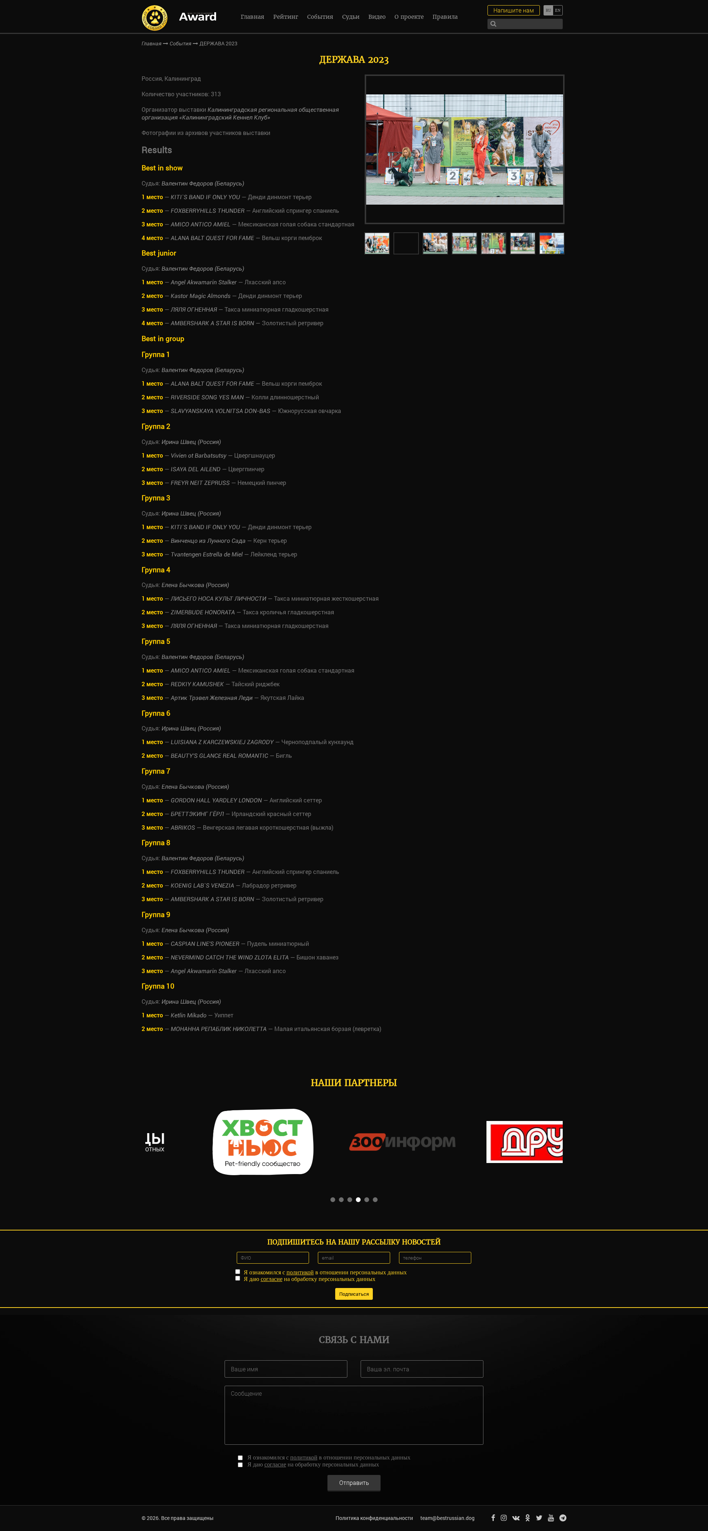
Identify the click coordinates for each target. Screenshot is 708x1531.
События (320, 16)
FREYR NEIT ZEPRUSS (200, 482)
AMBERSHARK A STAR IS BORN (212, 323)
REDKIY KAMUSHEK (197, 684)
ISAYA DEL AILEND (196, 469)
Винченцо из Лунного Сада (208, 540)
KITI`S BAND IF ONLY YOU (205, 197)
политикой (300, 1272)
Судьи (351, 16)
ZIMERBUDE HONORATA (203, 612)
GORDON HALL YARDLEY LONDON (216, 800)
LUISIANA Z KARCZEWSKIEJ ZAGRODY (222, 742)
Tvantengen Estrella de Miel (207, 554)
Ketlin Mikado (188, 1015)
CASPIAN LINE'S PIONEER (205, 943)
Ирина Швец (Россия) (191, 441)
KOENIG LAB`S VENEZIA (202, 885)
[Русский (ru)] (548, 10)
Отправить (354, 1482)
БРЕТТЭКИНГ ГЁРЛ (197, 813)
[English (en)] (558, 10)
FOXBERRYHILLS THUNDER (207, 210)
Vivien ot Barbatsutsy (198, 455)
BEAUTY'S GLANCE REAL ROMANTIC (219, 755)
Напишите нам (513, 10)
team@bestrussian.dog (447, 1517)
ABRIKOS (183, 827)
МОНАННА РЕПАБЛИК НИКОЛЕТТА (219, 1028)
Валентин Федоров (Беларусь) (203, 183)
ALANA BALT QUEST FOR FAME (212, 238)
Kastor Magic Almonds (200, 295)
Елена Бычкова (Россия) (195, 585)
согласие (271, 1279)
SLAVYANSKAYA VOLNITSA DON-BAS (220, 410)
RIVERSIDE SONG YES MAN (207, 397)
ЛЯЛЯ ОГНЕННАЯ (194, 309)
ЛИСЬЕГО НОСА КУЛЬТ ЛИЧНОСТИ (218, 598)
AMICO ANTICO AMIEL (200, 224)
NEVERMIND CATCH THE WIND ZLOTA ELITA (230, 957)
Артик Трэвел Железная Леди (212, 697)
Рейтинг (285, 16)
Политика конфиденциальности (374, 1517)
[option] (465, 149)
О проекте (409, 16)
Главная (252, 16)
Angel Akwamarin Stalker (204, 282)
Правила (445, 16)
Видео (377, 16)
